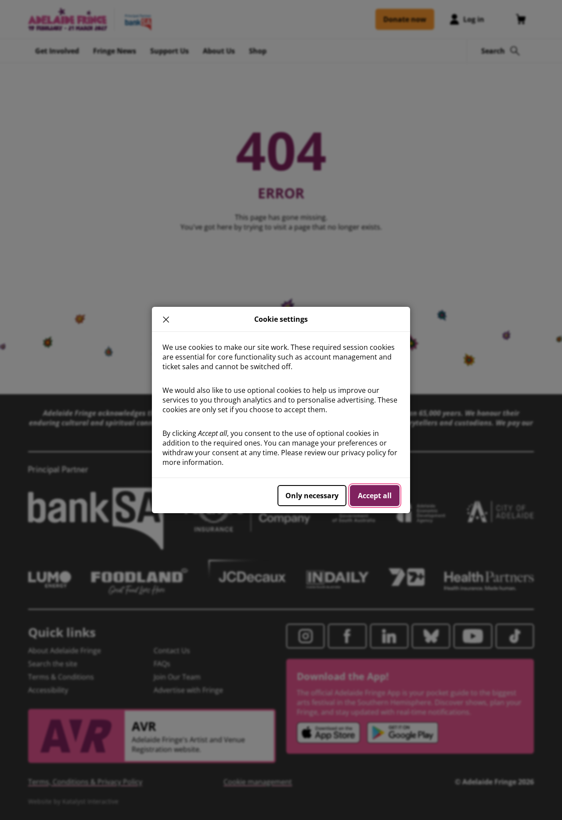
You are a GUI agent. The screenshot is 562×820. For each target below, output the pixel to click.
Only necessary (312, 495)
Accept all (375, 495)
